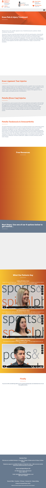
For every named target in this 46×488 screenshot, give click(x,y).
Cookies (17, 481)
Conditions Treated (22, 45)
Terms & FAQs (10, 481)
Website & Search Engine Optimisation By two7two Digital (23, 485)
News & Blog (36, 481)
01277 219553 (24, 475)
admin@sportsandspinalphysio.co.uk (24, 474)
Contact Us (28, 481)
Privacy (22, 481)
